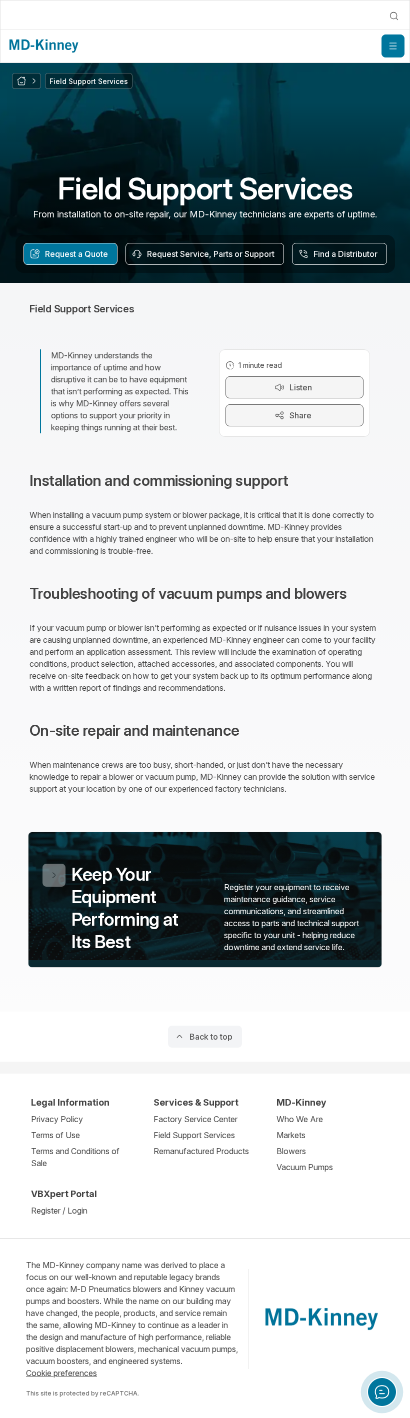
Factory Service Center (196, 1119)
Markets (291, 1135)
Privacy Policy (57, 1119)
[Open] (393, 45)
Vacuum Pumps (304, 1167)
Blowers (291, 1151)
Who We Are (299, 1119)
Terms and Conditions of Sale (75, 1157)
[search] (394, 15)
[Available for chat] (382, 1392)
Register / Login (59, 1211)
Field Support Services (194, 1135)
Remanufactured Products (201, 1151)
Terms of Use (55, 1135)
